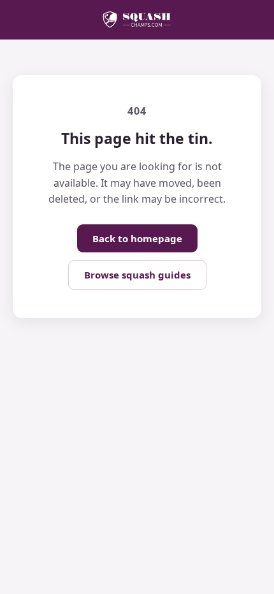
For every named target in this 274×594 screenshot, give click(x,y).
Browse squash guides (137, 274)
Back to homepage (137, 238)
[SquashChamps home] (137, 20)
